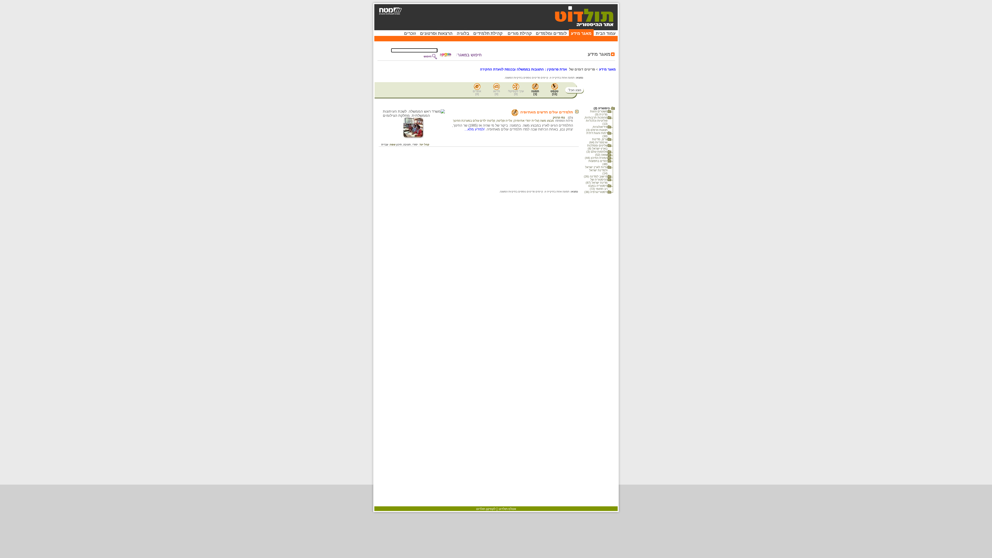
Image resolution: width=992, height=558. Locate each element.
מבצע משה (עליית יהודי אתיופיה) (534, 120)
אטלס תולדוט (507, 509)
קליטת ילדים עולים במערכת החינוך (474, 120)
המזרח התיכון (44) (596, 157)
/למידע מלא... (475, 129)
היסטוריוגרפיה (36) (596, 191)
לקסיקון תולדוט (485, 509)
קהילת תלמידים (487, 33)
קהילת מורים (520, 33)
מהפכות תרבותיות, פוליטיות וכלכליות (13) (596, 120)
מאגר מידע (581, 33)
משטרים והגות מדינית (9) (599, 113)
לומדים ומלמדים (551, 33)
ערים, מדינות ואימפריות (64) (598, 141)
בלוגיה (463, 33)
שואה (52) (601, 154)
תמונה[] (535, 93)
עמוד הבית (606, 33)
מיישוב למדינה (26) (596, 176)
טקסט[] (555, 93)
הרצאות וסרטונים (436, 33)
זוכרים (410, 33)
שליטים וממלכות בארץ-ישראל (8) (597, 147)
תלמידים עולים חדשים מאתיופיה (546, 112)
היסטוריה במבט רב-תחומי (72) (598, 187)
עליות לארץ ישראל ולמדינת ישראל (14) (596, 170)
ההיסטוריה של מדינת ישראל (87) (597, 181)
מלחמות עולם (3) (597, 151)
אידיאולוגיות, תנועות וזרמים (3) (597, 128)
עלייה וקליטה (504, 120)
